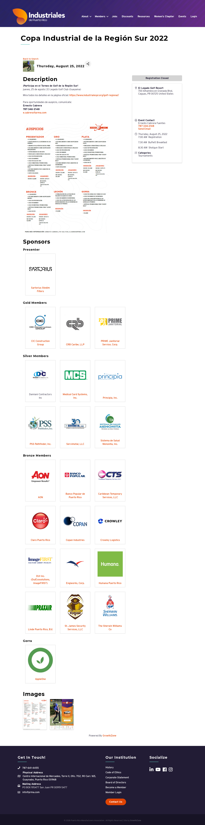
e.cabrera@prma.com (35, 112)
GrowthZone (109, 735)
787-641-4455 (30, 767)
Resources (144, 16)
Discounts (127, 16)
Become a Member (116, 787)
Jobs (114, 16)
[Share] (87, 63)
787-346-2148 (146, 126)
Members (100, 16)
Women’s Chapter (164, 16)
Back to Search (30, 58)
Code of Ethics (113, 772)
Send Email (144, 128)
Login (194, 16)
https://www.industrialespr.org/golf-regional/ (94, 95)
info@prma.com (31, 792)
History (110, 767)
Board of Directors (116, 782)
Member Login (113, 792)
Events (182, 16)
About (84, 16)
